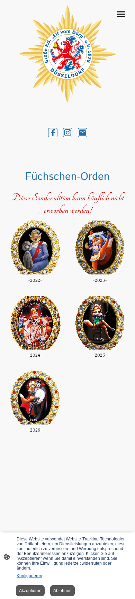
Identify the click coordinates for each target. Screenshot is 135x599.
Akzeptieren (30, 590)
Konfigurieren (29, 575)
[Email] (82, 132)
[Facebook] (52, 132)
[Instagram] (67, 132)
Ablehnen (62, 590)
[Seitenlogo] (67, 54)
